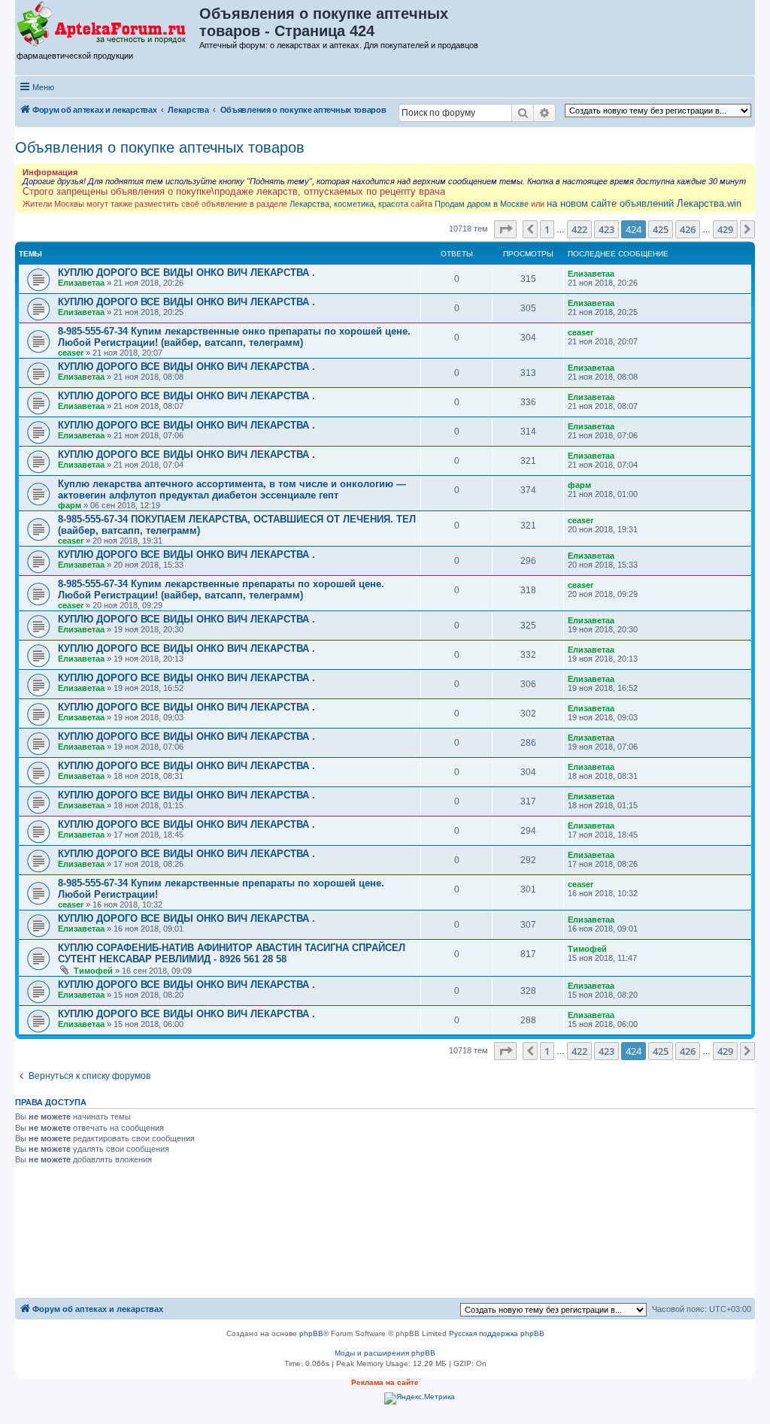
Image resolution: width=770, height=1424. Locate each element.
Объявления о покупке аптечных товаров (160, 147)
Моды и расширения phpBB (385, 1353)
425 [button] (660, 229)
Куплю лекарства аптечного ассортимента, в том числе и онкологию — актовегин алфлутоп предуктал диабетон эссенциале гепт (232, 489)
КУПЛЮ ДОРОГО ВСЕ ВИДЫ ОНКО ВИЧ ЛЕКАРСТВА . (186, 272)
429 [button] (725, 229)
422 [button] (579, 229)
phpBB (311, 1333)
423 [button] (606, 229)
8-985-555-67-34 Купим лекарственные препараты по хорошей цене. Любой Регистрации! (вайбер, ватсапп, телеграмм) (221, 589)
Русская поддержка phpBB (496, 1333)
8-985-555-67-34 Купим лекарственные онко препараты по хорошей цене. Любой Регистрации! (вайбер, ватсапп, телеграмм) (234, 337)
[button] (505, 229)
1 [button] (547, 229)
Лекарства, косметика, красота (349, 203)
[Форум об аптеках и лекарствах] (108, 25)
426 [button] (688, 229)
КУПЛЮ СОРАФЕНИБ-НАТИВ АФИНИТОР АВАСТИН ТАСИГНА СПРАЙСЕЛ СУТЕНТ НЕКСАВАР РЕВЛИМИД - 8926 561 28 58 (231, 953)
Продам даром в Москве (482, 203)
